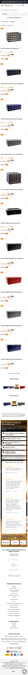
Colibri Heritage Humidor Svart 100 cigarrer (12, 258)
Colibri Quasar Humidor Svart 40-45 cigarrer (12, 83)
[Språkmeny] (14, 671)
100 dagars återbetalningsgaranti (14, 603)
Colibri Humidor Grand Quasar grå (10, 48)
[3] (5, 52)
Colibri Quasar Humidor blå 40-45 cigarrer (12, 119)
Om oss (14, 601)
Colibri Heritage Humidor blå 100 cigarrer (11, 359)
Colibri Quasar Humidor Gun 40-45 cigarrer (12, 154)
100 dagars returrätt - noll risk (13, 438)
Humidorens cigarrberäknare (14, 615)
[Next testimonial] (25, 497)
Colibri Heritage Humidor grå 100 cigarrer (11, 325)
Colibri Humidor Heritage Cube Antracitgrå (12, 189)
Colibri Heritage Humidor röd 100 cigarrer (11, 292)
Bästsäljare (12, 21)
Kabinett (14, 623)
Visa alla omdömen (14, 643)
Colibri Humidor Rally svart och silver (10, 223)
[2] (4, 52)
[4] (7, 52)
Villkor (14, 597)
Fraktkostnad (14, 593)
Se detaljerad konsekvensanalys (16, 668)
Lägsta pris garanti (10, 447)
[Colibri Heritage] (14, 386)
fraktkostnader (22, 414)
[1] (3, 52)
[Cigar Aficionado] (6, 542)
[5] (8, 52)
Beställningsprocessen (14, 595)
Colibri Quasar (14, 395)
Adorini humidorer (14, 627)
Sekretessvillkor (14, 599)
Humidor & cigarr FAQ (14, 613)
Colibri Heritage (14, 379)
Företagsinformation (14, 611)
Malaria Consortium (10, 662)
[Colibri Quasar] (14, 403)
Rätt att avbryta (14, 607)
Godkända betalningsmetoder (14, 609)
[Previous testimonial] (3, 497)
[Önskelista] (26, 6)
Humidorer (14, 625)
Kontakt (14, 586)
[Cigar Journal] (15, 542)
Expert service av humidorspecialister (15, 457)
